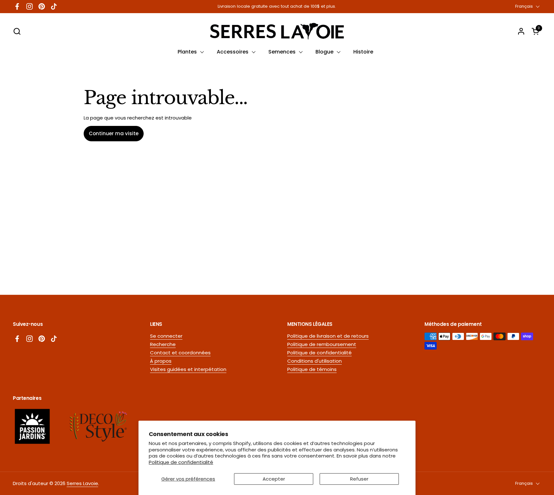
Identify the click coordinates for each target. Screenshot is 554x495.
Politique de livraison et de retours (328, 336)
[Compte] (521, 31)
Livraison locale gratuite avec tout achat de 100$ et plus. (277, 6)
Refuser (359, 478)
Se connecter (166, 336)
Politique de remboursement (321, 344)
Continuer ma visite (113, 133)
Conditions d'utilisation (314, 361)
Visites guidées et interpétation (188, 369)
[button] (17, 31)
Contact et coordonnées (180, 352)
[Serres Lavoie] (277, 31)
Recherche (163, 344)
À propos (161, 361)
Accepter (274, 478)
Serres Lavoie (82, 483)
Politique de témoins (312, 369)
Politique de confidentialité (181, 462)
